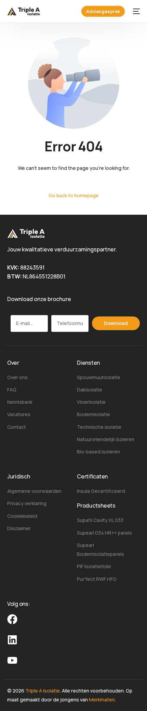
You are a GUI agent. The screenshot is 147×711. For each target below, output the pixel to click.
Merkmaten (102, 699)
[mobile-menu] (136, 11)
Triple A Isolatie (42, 690)
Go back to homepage (74, 195)
